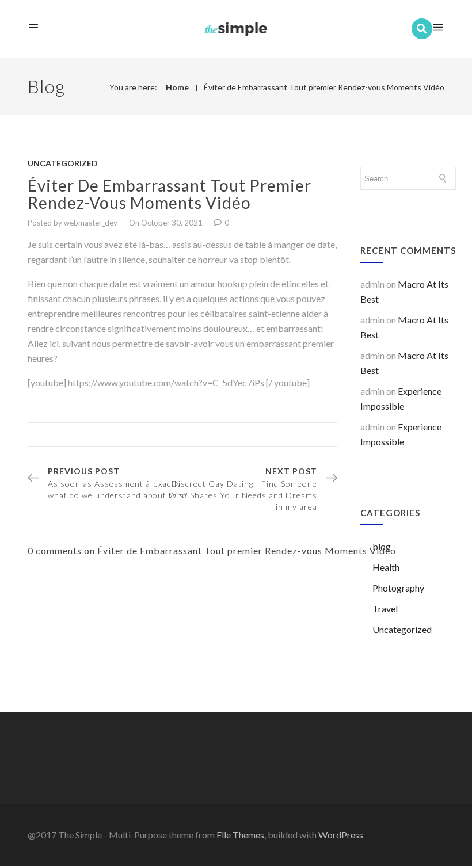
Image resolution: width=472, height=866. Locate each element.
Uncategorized (63, 163)
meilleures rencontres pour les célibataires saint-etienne (190, 313)
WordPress (340, 834)
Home (177, 87)
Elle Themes (240, 834)
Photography (398, 587)
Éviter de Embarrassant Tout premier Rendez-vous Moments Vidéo (324, 87)
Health (385, 567)
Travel (385, 608)
